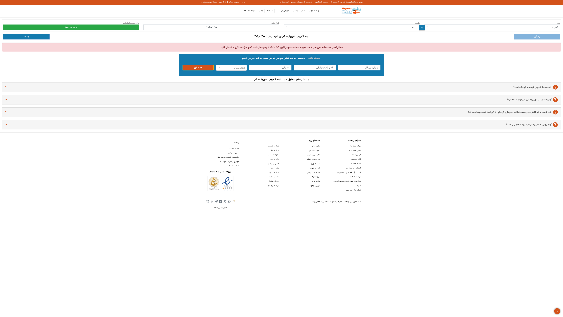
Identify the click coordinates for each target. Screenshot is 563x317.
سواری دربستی (299, 10)
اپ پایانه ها (356, 154)
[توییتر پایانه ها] (225, 201)
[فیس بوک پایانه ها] (220, 201)
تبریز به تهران (315, 176)
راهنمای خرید (234, 148)
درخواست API (355, 176)
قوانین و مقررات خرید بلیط (229, 161)
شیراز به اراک (274, 150)
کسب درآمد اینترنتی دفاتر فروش (349, 172)
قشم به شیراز (274, 168)
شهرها (359, 185)
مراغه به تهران (274, 159)
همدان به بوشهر (273, 163)
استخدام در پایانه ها (353, 168)
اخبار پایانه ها (356, 159)
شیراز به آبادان (274, 172)
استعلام (270, 10)
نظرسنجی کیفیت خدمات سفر (228, 157)
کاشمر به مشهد (274, 176)
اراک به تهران (315, 163)
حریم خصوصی (233, 152)
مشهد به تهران (315, 146)
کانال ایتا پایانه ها (220, 207)
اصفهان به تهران (273, 181)
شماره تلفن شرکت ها (231, 166)
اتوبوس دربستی (283, 10)
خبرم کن (198, 68)
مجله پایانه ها (249, 10)
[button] (492, 27)
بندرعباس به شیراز (313, 154)
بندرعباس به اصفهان (313, 159)
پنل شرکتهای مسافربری (209, 2)
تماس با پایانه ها (355, 150)
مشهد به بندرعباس (313, 172)
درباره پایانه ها (355, 146)
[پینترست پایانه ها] (229, 201)
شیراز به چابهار (315, 185)
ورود (243, 2)
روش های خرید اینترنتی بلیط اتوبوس (347, 181)
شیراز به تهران (315, 168)
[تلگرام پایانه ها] (216, 201)
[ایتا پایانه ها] (233, 201)
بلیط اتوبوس (314, 10)
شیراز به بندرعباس (273, 146)
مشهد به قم (316, 181)
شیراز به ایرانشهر (273, 185)
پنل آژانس (222, 2)
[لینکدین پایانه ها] (211, 201)
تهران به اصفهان (314, 150)
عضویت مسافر (234, 2)
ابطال (261, 10)
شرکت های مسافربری (353, 190)
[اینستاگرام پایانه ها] (207, 201)
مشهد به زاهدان (273, 154)
